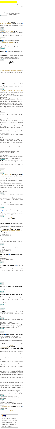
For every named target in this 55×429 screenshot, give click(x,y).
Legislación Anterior (2, 29)
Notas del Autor (2, 41)
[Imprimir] (22, 6)
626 (20, 12)
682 (7, 200)
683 (12, 200)
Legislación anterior (2, 193)
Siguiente (11, 7)
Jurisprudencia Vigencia (2, 30)
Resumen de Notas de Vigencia (3, 15)
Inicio (1, 3)
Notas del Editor (2, 282)
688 (3, 202)
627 (2, 40)
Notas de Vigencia (2, 28)
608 (2, 119)
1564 (8, 12)
